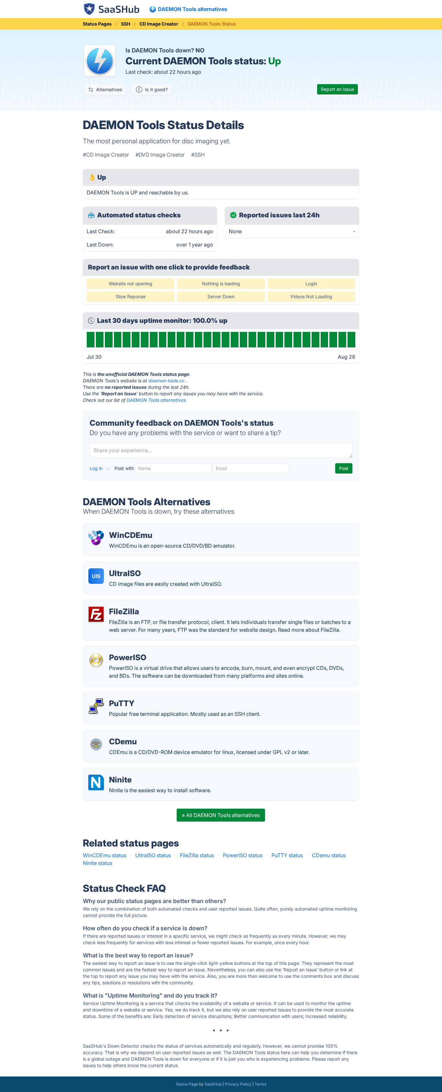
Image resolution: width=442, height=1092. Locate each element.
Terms (260, 1084)
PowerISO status (242, 855)
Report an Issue (337, 89)
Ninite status (97, 863)
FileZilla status (197, 855)
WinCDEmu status (104, 855)
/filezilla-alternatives (113, 604)
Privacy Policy (238, 1084)
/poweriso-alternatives (115, 650)
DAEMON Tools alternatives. (157, 400)
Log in (97, 468)
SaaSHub (213, 1084)
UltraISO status (153, 855)
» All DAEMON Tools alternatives (221, 815)
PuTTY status (287, 855)
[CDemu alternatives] (96, 744)
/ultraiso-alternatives (113, 565)
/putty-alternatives (110, 696)
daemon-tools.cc (166, 380)
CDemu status (329, 855)
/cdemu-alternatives (112, 734)
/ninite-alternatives (110, 772)
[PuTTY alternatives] (96, 706)
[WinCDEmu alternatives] (96, 538)
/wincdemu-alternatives (116, 527)
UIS (96, 576)
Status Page (187, 1084)
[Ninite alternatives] (96, 782)
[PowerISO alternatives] (96, 660)
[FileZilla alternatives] (96, 614)
